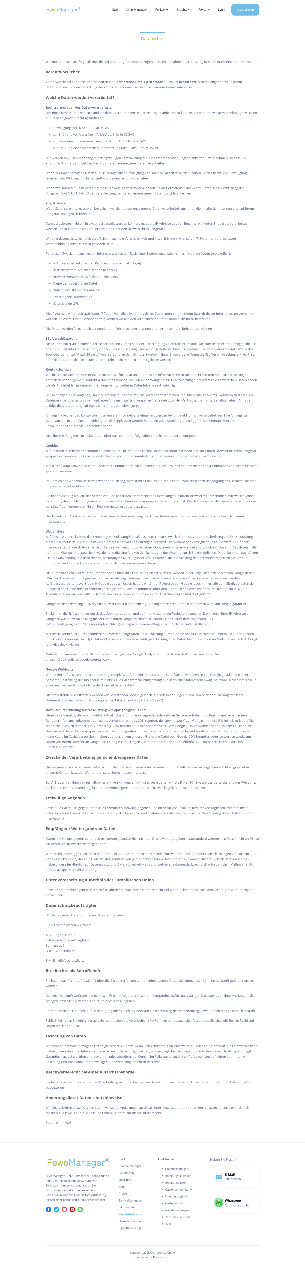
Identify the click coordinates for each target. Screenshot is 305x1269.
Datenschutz (161, 1257)
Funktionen (162, 9)
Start (115, 9)
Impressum (142, 1257)
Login (221, 9)
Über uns (125, 1180)
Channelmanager (137, 9)
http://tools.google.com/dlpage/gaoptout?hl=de (83, 624)
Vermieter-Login (130, 1214)
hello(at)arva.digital (70, 960)
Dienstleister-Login (131, 1221)
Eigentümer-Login (131, 1228)
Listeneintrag (136, 604)
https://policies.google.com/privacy (82, 659)
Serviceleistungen (130, 1200)
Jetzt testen (245, 9)
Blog (122, 1187)
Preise (202, 9)
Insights (182, 9)
